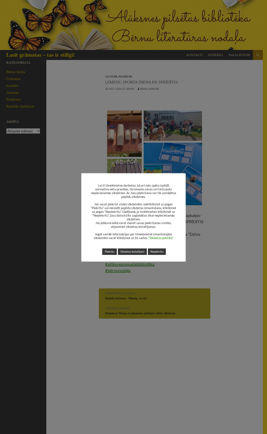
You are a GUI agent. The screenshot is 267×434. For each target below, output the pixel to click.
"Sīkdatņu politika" (161, 238)
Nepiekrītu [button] (156, 251)
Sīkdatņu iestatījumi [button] (132, 251)
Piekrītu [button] (109, 251)
